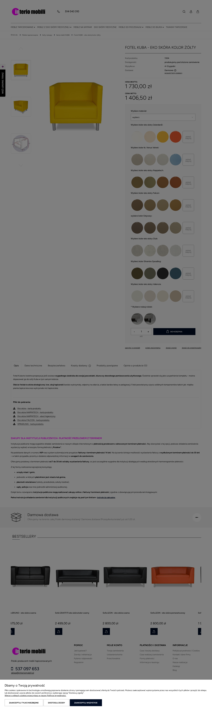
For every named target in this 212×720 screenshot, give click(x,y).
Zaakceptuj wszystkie (85, 703)
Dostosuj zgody (56, 703)
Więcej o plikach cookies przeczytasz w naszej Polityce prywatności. (35, 695)
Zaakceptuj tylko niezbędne (24, 703)
